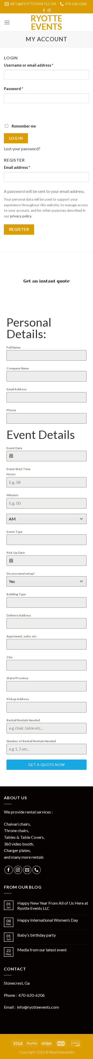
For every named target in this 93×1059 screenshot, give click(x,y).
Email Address (16, 389)
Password (13, 88)
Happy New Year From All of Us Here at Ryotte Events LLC (52, 905)
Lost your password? (22, 148)
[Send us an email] (27, 870)
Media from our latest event (42, 949)
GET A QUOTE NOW (46, 764)
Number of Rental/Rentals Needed (31, 741)
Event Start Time (18, 469)
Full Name (13, 347)
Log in (16, 138)
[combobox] (46, 519)
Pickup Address (17, 699)
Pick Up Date (15, 553)
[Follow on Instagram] (49, 10)
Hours (11, 474)
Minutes (12, 495)
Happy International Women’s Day (47, 920)
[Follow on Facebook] (43, 10)
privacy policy (20, 216)
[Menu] (7, 22)
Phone (11, 410)
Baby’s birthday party (36, 934)
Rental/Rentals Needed (23, 720)
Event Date (14, 448)
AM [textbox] (12, 518)
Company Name (17, 368)
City (9, 657)
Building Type (16, 594)
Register (19, 229)
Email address (17, 167)
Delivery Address (18, 615)
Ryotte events (46, 22)
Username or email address (28, 65)
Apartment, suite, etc (21, 636)
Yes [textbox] (12, 581)
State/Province (17, 678)
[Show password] (9, 112)
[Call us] (36, 870)
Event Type (14, 532)
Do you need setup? (20, 573)
